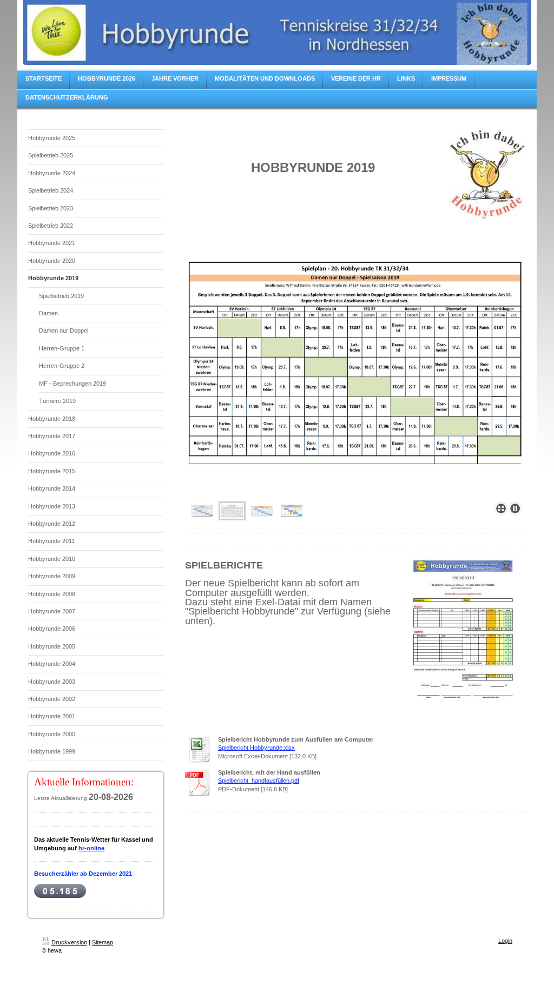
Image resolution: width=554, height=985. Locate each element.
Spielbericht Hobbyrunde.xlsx (256, 747)
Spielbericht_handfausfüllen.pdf (258, 780)
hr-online (91, 848)
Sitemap (102, 942)
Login (505, 940)
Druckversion (69, 942)
